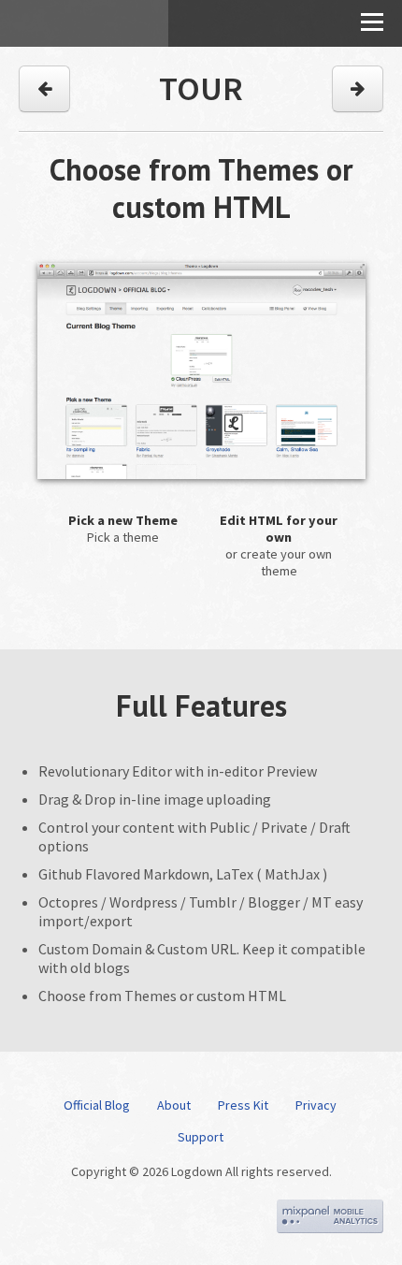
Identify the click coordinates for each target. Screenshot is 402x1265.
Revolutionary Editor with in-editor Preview (177, 771)
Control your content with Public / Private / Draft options (194, 836)
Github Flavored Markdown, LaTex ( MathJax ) (182, 874)
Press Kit (243, 1105)
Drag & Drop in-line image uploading (154, 799)
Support (200, 1136)
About (174, 1105)
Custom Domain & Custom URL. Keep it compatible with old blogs (202, 958)
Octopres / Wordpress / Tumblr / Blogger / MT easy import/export (200, 911)
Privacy (316, 1105)
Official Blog (97, 1105)
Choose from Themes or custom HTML (162, 995)
